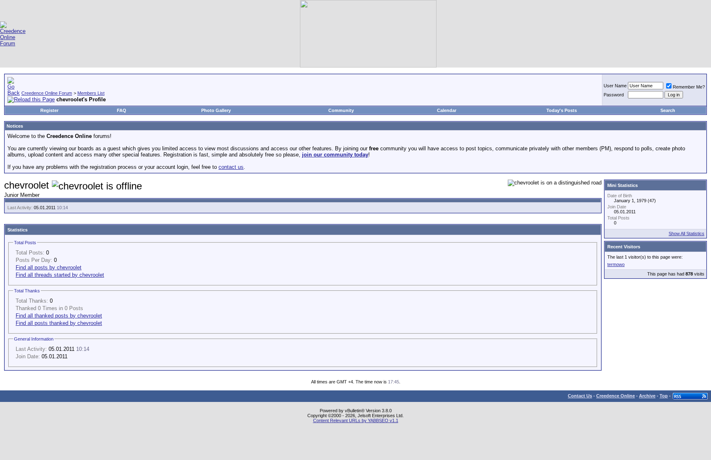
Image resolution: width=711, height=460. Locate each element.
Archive (647, 395)
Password (614, 94)
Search (667, 110)
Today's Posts (561, 110)
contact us (231, 167)
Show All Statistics (686, 233)
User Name (615, 85)
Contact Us (580, 395)
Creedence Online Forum (46, 93)
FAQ (121, 110)
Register (49, 110)
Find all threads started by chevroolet (60, 275)
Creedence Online (615, 395)
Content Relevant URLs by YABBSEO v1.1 (355, 420)
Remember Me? (689, 86)
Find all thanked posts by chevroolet (59, 316)
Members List (91, 93)
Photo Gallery (216, 110)
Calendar (446, 110)
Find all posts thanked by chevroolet (59, 323)
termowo (616, 264)
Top (664, 395)
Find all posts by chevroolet (48, 267)
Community (341, 110)
